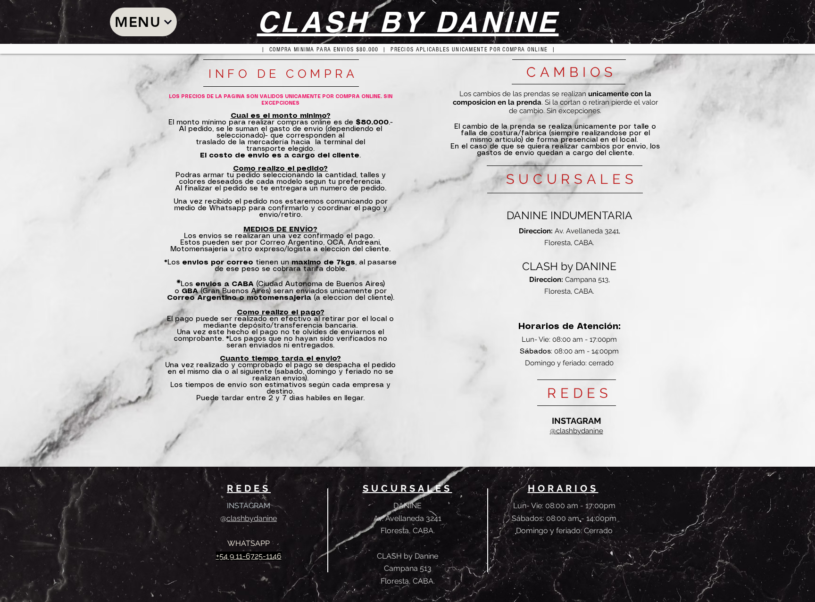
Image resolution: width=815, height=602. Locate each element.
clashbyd (242, 518)
